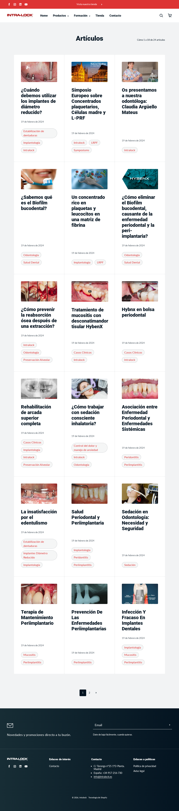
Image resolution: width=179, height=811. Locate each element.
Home (44, 15)
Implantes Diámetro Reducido (35, 555)
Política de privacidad (144, 766)
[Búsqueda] (161, 15)
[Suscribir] (169, 725)
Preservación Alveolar (36, 359)
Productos (60, 15)
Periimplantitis (133, 464)
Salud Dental (31, 262)
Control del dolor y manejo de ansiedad (86, 447)
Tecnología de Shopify (97, 797)
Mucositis (29, 654)
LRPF (94, 142)
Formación (81, 15)
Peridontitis (131, 457)
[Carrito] (170, 15)
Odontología (31, 255)
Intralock (28, 150)
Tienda (99, 15)
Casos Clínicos (83, 352)
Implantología (31, 142)
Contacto (115, 15)
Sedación (129, 564)
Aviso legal (138, 770)
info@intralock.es (103, 776)
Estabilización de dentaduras (33, 133)
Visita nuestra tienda (87, 4)
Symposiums (81, 150)
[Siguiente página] (96, 693)
